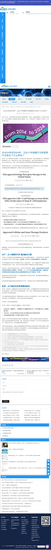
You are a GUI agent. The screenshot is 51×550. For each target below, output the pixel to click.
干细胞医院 (46, 99)
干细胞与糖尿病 (5, 102)
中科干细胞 (3, 527)
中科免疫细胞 (4, 529)
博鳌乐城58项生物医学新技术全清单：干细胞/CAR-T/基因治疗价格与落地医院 (18, 498)
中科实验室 (3, 525)
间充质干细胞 (38, 99)
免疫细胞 (2, 44)
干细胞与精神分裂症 (35, 527)
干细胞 (2, 20)
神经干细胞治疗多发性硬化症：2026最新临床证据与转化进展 (14, 479)
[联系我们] (48, 464)
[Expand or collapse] (17, 146)
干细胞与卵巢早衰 (35, 535)
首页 (2, 15)
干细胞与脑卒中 (34, 529)
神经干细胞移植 (28, 99)
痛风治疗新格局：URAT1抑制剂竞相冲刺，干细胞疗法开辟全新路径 (18, 410)
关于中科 (2, 60)
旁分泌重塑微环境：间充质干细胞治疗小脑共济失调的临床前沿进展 (22, 461)
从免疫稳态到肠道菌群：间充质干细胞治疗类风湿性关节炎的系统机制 (16, 487)
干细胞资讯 (2, 68)
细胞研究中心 (2, 35)
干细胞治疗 (11, 99)
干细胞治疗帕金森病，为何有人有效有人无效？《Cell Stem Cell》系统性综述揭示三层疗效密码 (28, 467)
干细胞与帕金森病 (35, 525)
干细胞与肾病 (14, 102)
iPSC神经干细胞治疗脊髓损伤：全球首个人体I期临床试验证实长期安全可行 (23, 443)
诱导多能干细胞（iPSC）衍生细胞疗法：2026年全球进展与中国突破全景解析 (24, 455)
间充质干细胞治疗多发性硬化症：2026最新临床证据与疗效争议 (15, 511)
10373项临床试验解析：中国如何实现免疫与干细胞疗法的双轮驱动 (18, 420)
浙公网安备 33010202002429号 (30, 547)
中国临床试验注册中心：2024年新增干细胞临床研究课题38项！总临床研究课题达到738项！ (25, 224)
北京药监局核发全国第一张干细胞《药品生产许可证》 (16, 315)
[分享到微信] (9, 365)
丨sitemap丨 (3, 545)
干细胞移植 (4, 99)
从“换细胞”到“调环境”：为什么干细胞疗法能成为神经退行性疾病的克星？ (19, 417)
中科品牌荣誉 (4, 521)
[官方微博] (48, 467)
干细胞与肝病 (34, 523)
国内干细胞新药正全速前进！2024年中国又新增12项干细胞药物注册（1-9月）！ (23, 222)
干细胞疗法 (19, 99)
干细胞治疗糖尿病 (25, 521)
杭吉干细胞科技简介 (5, 519)
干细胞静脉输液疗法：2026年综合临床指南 (11, 508)
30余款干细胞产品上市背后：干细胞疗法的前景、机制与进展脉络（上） (19, 415)
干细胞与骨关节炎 (35, 540)
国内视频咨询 (5, 435)
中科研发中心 (4, 523)
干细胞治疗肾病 (24, 523)
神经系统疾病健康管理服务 (8, 427)
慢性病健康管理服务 (7, 430)
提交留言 (6, 401)
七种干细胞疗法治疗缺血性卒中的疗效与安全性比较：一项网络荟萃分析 (19, 412)
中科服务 (2, 27)
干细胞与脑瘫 (23, 102)
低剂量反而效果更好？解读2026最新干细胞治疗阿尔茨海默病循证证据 (16, 506)
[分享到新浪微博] (12, 365)
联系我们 (2, 76)
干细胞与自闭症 (34, 533)
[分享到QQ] (7, 365)
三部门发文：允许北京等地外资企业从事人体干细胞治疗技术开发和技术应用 (22, 313)
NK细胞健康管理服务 (7, 433)
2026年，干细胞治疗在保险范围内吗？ (16, 449)
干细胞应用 (2, 52)
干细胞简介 (31, 102)
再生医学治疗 (36, 328)
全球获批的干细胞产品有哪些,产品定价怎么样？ (15, 219)
